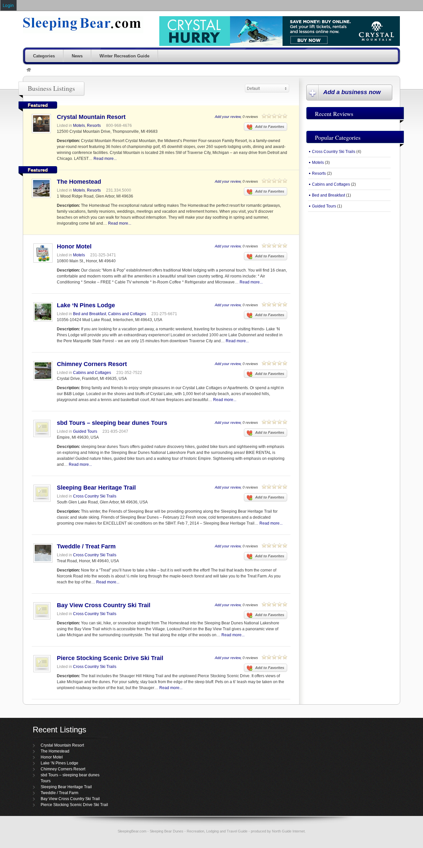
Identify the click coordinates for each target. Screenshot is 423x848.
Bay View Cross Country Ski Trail (103, 605)
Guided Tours (85, 431)
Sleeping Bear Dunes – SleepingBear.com (83, 24)
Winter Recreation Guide (124, 56)
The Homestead (79, 181)
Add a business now (352, 92)
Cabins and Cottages (127, 314)
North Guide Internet (288, 831)
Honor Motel (74, 246)
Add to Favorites (269, 127)
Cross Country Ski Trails (94, 496)
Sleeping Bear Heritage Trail (96, 487)
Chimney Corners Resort (92, 364)
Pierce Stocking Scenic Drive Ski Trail (110, 658)
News (77, 56)
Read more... (105, 158)
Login (8, 5)
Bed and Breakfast (89, 314)
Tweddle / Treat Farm (86, 546)
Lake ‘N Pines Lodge (86, 305)
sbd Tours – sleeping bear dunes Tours (112, 423)
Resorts (94, 125)
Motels (79, 125)
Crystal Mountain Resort (91, 117)
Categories (44, 56)
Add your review (228, 117)
